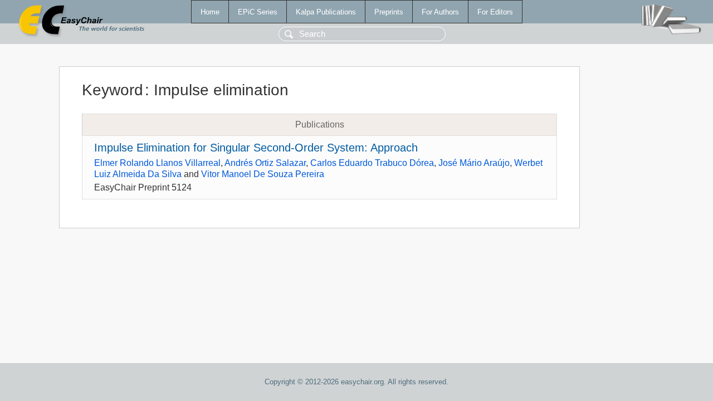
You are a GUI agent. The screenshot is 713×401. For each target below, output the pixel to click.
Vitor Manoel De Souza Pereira (262, 174)
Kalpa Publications (326, 12)
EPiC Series (257, 12)
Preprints (388, 12)
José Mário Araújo (474, 163)
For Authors (440, 12)
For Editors (495, 12)
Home (210, 12)
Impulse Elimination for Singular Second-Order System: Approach (256, 147)
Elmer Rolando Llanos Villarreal (157, 163)
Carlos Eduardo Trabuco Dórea (372, 163)
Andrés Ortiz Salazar (265, 163)
